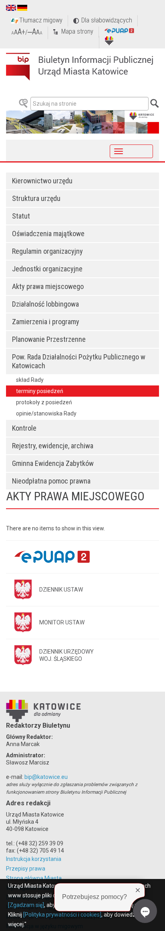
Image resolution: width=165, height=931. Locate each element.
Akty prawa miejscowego (48, 286)
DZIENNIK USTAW (61, 589)
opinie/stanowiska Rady (46, 413)
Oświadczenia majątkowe (48, 233)
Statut (21, 216)
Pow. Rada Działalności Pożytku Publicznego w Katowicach (78, 361)
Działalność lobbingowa (45, 304)
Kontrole (24, 428)
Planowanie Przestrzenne (49, 339)
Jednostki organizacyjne (47, 269)
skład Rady (30, 380)
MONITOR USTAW (62, 622)
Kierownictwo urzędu (42, 181)
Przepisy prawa (25, 868)
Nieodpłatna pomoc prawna (51, 481)
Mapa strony (77, 31)
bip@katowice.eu (46, 777)
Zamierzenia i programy (45, 321)
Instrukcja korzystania (33, 859)
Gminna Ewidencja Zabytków (53, 463)
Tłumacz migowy (40, 20)
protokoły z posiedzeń (44, 402)
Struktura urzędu (36, 198)
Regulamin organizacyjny (47, 251)
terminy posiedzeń (39, 391)
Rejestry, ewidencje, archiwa (52, 445)
